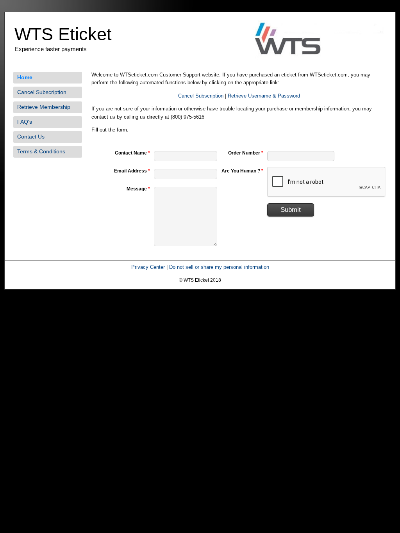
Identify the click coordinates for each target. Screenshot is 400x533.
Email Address (132, 171)
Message (138, 189)
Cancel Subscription (41, 92)
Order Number (245, 153)
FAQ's (24, 122)
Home (24, 77)
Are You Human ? (242, 171)
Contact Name (132, 153)
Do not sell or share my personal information (219, 267)
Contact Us (31, 136)
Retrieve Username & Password (264, 96)
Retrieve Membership (43, 107)
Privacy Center (148, 267)
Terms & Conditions (41, 151)
